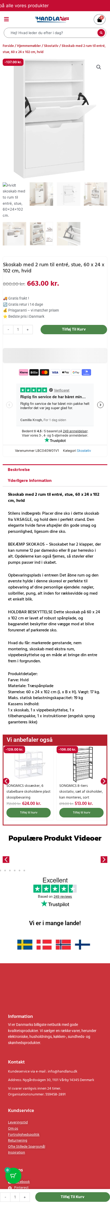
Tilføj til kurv (74, 329)
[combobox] (51, 33)
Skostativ (51, 46)
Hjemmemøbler (29, 46)
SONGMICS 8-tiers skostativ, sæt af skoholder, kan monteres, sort (28, 792)
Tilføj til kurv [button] (28, 812)
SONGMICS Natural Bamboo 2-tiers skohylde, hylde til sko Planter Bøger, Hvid (81, 792)
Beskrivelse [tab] (19, 469)
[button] (99, 67)
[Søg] (101, 33)
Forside (8, 46)
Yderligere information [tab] (30, 480)
